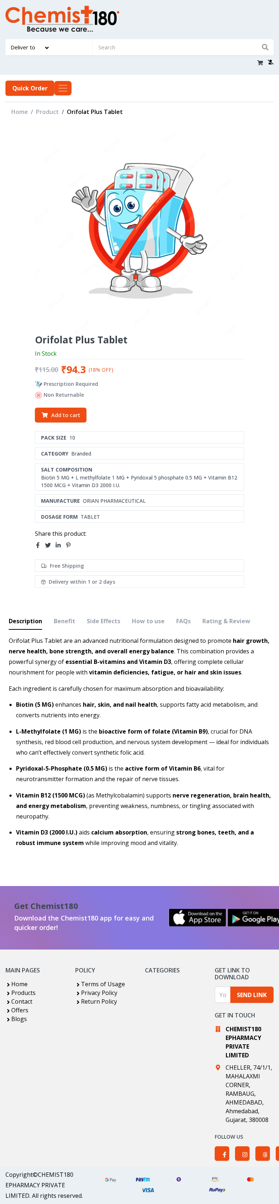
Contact (21, 1001)
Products (23, 993)
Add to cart (65, 415)
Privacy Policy (99, 993)
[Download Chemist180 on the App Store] (198, 917)
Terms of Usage (103, 984)
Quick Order (30, 88)
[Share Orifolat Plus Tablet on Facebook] (40, 545)
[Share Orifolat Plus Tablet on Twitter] (50, 545)
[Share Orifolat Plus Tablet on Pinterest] (70, 545)
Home (19, 112)
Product (47, 112)
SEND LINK (252, 995)
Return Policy (99, 1001)
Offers (19, 1010)
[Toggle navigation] (63, 88)
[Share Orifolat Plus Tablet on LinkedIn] (60, 545)
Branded (81, 453)
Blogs (19, 1019)
